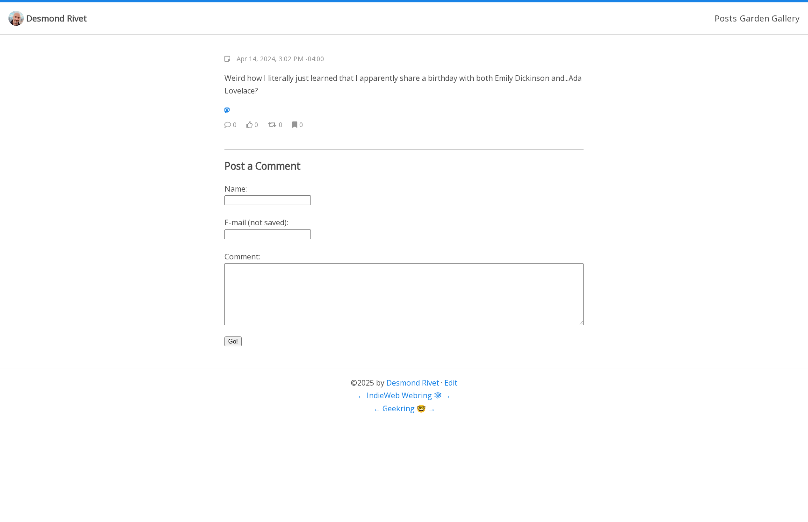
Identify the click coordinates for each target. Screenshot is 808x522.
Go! (233, 341)
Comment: (242, 256)
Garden (754, 18)
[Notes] (227, 59)
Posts (725, 18)
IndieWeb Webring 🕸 (404, 395)
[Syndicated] (227, 110)
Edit (450, 383)
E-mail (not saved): (256, 222)
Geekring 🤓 (404, 408)
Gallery (786, 18)
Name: (235, 189)
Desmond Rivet (56, 18)
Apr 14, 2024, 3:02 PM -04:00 (280, 58)
